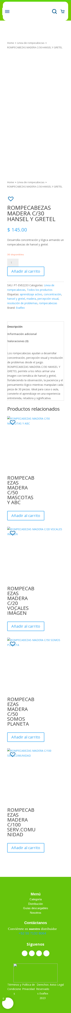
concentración (52, 294)
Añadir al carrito (25, 271)
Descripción (15, 326)
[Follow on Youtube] (46, 953)
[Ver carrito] (62, 11)
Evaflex (20, 307)
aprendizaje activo (31, 294)
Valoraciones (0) (17, 341)
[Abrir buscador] (54, 11)
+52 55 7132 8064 (32, 933)
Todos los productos (39, 290)
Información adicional (22, 334)
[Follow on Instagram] (32, 953)
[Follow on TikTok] (39, 953)
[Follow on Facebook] (24, 953)
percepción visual (48, 298)
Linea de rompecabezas (30, 43)
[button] (9, 197)
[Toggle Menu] (7, 11)
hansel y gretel (16, 298)
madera (31, 298)
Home (10, 43)
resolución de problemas (22, 303)
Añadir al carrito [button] (25, 515)
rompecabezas (48, 303)
